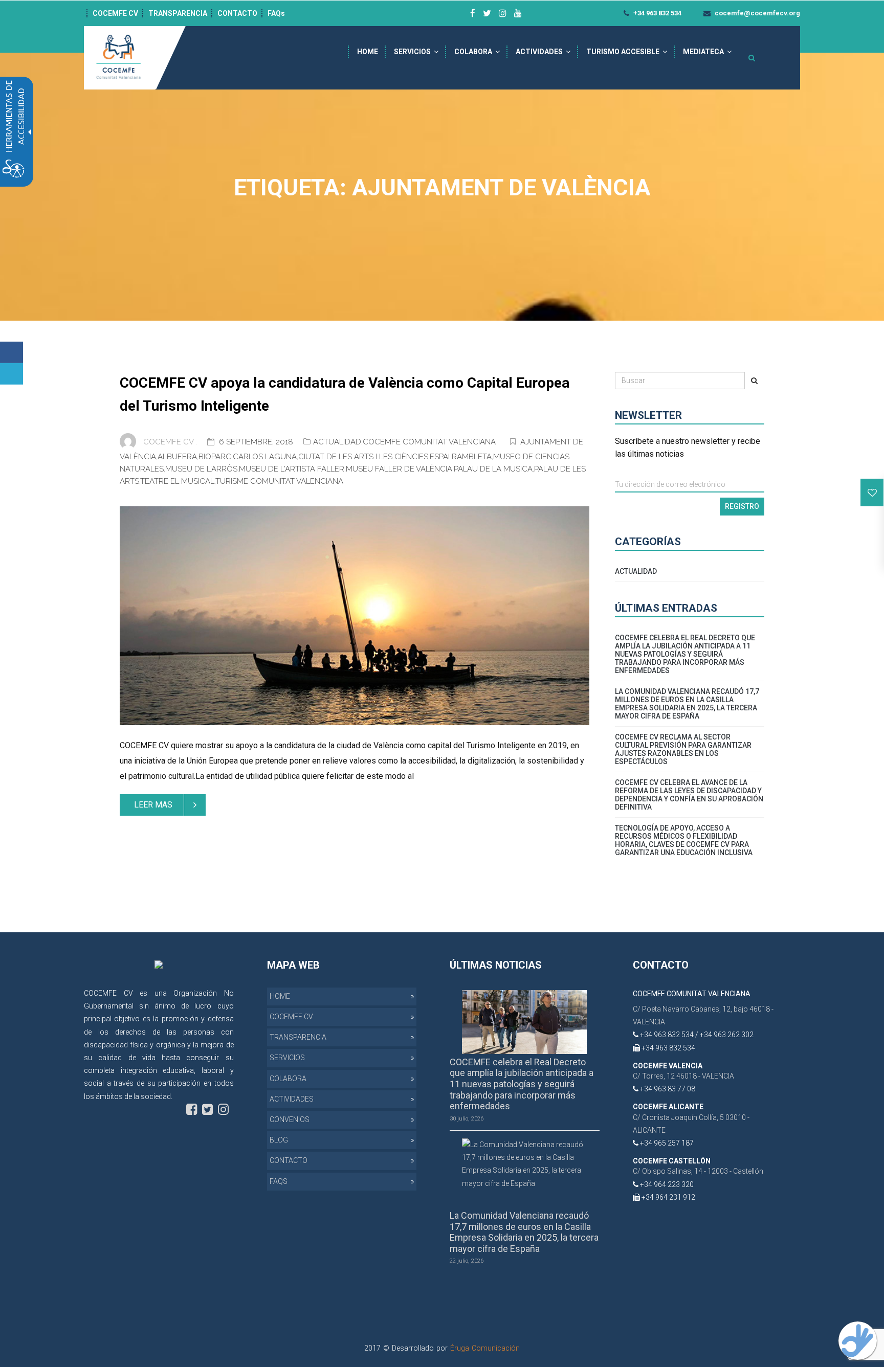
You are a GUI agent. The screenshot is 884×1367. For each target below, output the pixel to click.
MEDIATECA (703, 52)
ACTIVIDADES (539, 52)
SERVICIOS (412, 52)
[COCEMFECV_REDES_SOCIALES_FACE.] (191, 1109)
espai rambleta (461, 456)
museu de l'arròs (201, 469)
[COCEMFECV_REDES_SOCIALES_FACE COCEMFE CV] (472, 13)
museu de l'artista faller (291, 469)
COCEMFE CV (115, 13)
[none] (354, 615)
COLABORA (473, 52)
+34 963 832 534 (656, 13)
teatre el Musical (177, 481)
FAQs (276, 13)
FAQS (279, 1181)
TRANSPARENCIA (177, 13)
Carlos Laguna (265, 456)
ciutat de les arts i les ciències (363, 456)
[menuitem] (367, 51)
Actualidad (337, 441)
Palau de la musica (493, 469)
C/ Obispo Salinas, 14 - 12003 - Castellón (698, 1171)
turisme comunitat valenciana (279, 481)
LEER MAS (153, 805)
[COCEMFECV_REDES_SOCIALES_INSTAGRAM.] (223, 1109)
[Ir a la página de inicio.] (120, 57)
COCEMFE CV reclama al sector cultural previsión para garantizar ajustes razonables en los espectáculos (683, 749)
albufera (177, 456)
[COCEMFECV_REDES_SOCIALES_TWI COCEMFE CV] (487, 13)
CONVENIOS (290, 1119)
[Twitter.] (11, 374)
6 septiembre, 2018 (257, 441)
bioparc (214, 456)
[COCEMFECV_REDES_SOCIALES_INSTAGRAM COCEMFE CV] (502, 13)
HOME (367, 52)
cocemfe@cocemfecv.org (756, 13)
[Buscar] (754, 380)
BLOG (279, 1140)
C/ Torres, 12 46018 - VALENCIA (683, 1076)
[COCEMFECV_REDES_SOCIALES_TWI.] (207, 1109)
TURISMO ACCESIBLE (622, 52)
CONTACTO (237, 13)
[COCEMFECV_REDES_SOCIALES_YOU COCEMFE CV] (518, 13)
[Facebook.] (11, 352)
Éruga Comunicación (485, 1348)
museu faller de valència (399, 469)
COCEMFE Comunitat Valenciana (429, 441)
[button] (872, 492)
